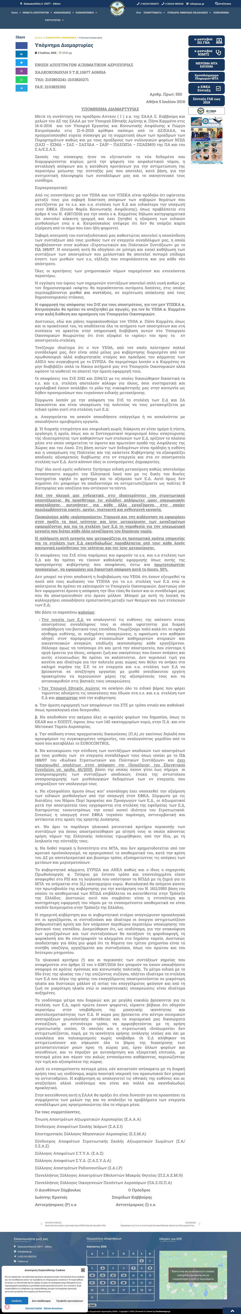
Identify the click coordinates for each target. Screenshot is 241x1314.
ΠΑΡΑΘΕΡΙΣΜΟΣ (85, 12)
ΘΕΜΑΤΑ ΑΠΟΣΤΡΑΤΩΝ (36, 12)
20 (123, 1282)
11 (102, 1275)
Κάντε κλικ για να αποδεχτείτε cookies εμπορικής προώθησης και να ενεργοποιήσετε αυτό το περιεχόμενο (193, 1275)
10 (92, 1275)
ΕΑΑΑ (14, 12)
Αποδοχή (16, 1300)
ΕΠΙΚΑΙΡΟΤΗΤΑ (53, 37)
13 (123, 1275)
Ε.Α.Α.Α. (39, 37)
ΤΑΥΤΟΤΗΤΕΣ (52, 20)
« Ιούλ (91, 1305)
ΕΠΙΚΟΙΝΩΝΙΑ (221, 12)
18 (102, 1282)
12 (113, 1275)
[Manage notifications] (7, 1306)
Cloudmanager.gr (162, 1311)
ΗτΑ (138, 12)
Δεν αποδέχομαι (41, 1300)
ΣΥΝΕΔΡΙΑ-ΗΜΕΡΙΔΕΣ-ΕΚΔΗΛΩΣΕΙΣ (187, 12)
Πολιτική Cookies (33, 1308)
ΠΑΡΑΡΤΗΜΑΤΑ (153, 12)
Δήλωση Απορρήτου (53, 1308)
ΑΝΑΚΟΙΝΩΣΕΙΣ (62, 12)
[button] (83, 1270)
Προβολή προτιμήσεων (69, 1300)
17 (92, 1282)
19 (113, 1282)
